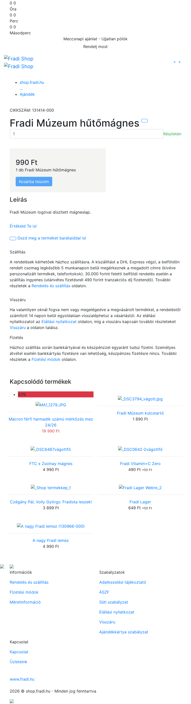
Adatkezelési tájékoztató (122, 582)
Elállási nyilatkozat (59, 321)
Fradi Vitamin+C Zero (140, 463)
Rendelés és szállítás (51, 285)
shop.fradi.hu (32, 82)
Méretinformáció (25, 602)
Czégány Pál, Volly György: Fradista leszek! (51, 501)
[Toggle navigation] (184, 62)
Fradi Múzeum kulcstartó (140, 413)
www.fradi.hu (22, 679)
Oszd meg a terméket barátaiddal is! (51, 237)
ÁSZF (104, 592)
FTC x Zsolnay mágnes (50, 463)
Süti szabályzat (113, 602)
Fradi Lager (140, 501)
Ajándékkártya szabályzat (123, 631)
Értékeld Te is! (23, 226)
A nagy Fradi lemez (51, 540)
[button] (174, 62)
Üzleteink (18, 661)
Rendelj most (95, 46)
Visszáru (18, 327)
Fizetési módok (46, 359)
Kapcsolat (19, 651)
